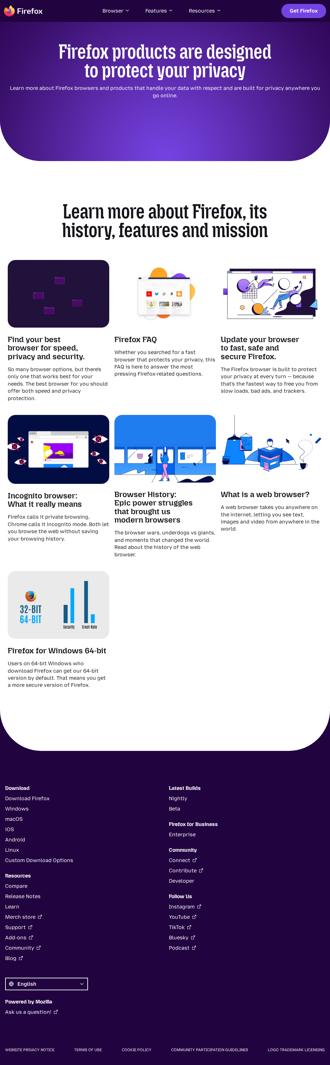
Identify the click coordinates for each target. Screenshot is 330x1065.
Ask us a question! (28, 1012)
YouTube (179, 917)
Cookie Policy (136, 1050)
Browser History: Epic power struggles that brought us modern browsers (153, 507)
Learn (12, 907)
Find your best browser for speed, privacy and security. (46, 348)
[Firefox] (23, 11)
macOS (14, 819)
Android (15, 840)
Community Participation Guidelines (209, 1050)
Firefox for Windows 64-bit (57, 650)
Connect (179, 860)
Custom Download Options (39, 860)
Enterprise (182, 834)
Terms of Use (88, 1050)
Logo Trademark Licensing (296, 1050)
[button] (116, 11)
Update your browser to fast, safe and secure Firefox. (260, 348)
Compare (16, 886)
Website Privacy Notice (29, 1050)
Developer (181, 881)
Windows (17, 809)
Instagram (182, 907)
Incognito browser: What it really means (45, 500)
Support (15, 927)
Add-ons (15, 938)
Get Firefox (304, 11)
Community (19, 948)
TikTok (177, 927)
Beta (174, 809)
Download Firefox (27, 798)
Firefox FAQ (135, 339)
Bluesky (179, 938)
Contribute (183, 871)
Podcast (179, 948)
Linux (12, 850)
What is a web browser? (265, 494)
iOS (9, 829)
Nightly (178, 798)
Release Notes (23, 896)
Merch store (20, 917)
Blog (10, 958)
